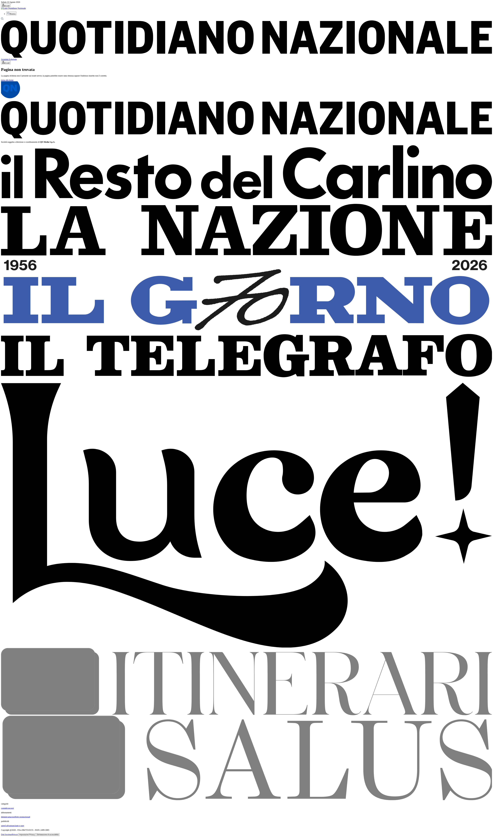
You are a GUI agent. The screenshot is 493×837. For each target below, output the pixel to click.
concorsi (10, 808)
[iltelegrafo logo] (246, 381)
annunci (12, 826)
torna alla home (7, 80)
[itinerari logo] (246, 714)
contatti (4, 808)
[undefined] (13, 8)
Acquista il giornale (9, 59)
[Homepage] (246, 57)
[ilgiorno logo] (246, 333)
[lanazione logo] (246, 256)
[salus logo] (246, 799)
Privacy (15, 834)
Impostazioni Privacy (27, 835)
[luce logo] (246, 647)
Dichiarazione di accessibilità (48, 835)
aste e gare (20, 826)
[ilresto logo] (246, 203)
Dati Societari (6, 834)
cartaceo (10, 817)
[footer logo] (246, 138)
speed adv (5, 826)
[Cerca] (2, 19)
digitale (4, 817)
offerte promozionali (22, 817)
